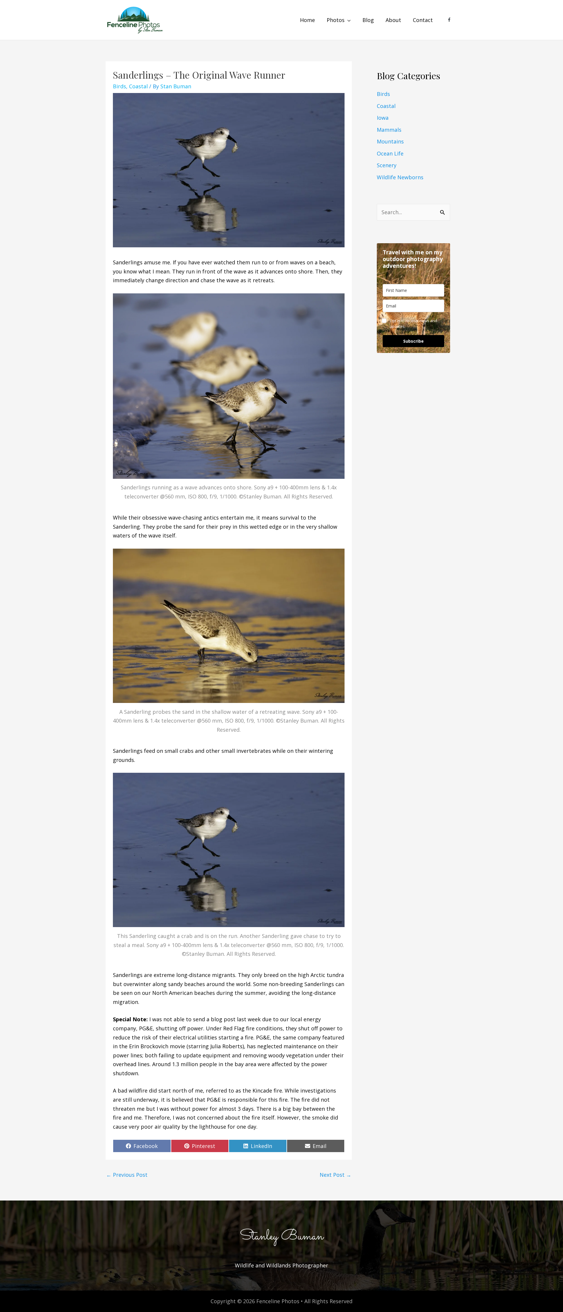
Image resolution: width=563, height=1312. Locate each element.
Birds (119, 86)
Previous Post (126, 1174)
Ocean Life (390, 153)
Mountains (390, 141)
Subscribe (413, 341)
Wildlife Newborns (400, 177)
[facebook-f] (449, 20)
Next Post (335, 1174)
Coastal (138, 86)
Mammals (389, 129)
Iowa (383, 117)
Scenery (386, 165)
